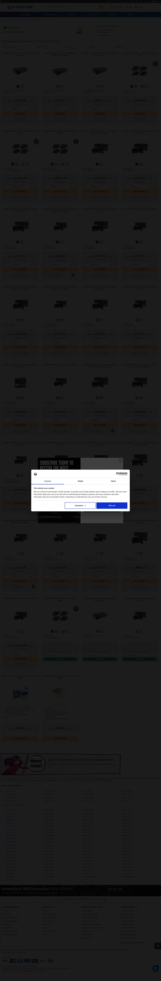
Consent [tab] (47, 481)
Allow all (112, 505)
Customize (79, 505)
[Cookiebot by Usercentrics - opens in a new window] (117, 474)
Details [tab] (80, 481)
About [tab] (113, 481)
